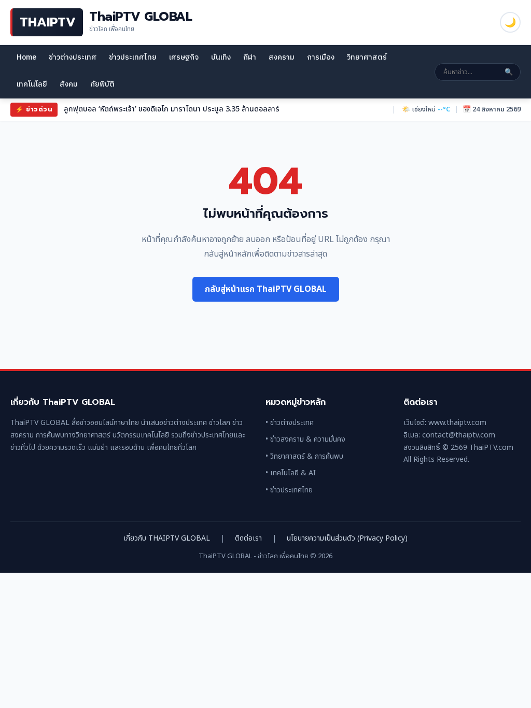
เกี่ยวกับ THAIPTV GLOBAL (166, 538)
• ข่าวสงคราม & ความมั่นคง (305, 439)
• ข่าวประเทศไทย (289, 490)
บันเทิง (221, 57)
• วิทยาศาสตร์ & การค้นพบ (304, 456)
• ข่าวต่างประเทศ (290, 422)
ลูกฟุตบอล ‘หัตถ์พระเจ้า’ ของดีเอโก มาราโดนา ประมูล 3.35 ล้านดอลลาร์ (172, 109)
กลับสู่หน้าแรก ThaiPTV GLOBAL (266, 289)
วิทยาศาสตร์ (367, 57)
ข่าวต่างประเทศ (72, 57)
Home (26, 57)
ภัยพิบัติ (102, 84)
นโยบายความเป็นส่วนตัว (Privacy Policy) (347, 538)
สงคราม (282, 57)
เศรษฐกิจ (184, 57)
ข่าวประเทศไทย (133, 57)
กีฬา (249, 57)
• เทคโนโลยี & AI (291, 473)
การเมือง (320, 57)
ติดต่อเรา (248, 538)
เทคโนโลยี (32, 84)
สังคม (69, 84)
